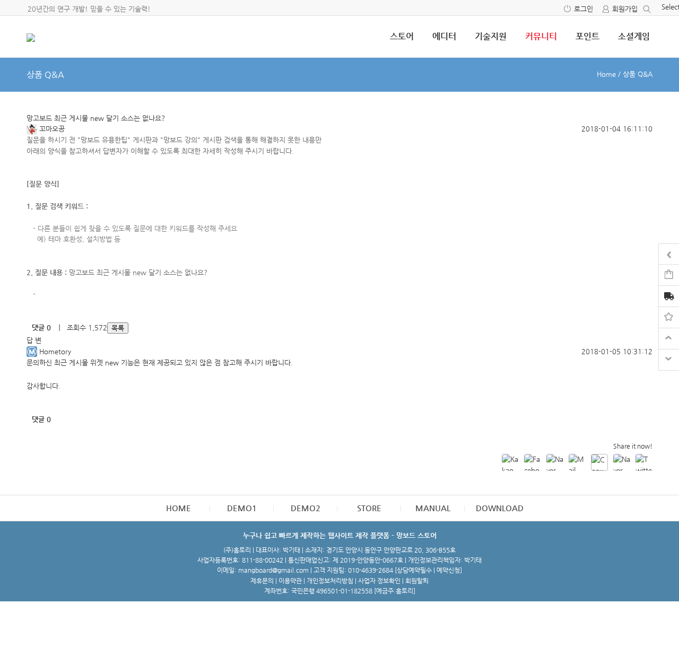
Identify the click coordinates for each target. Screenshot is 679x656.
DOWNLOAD (500, 507)
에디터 (444, 36)
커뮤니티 (541, 36)
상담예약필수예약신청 (428, 570)
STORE (369, 507)
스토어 (402, 36)
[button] (33, 129)
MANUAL (432, 507)
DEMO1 (242, 507)
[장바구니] (669, 274)
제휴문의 (262, 580)
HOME (178, 507)
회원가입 (625, 9)
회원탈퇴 (417, 580)
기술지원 (491, 36)
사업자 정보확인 (379, 580)
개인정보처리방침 (330, 580)
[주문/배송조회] (669, 297)
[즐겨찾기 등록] (669, 317)
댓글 (41, 327)
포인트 (587, 36)
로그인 (583, 9)
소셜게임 (634, 36)
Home (606, 74)
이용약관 (290, 580)
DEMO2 (305, 507)
